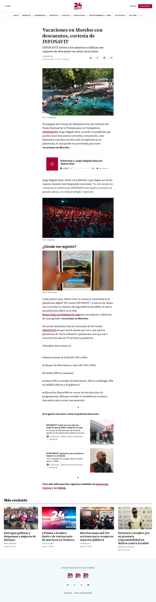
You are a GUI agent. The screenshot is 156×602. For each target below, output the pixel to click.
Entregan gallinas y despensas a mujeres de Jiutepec (20, 536)
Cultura (133, 15)
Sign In (133, 6)
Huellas (66, 15)
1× (93, 168)
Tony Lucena (48, 543)
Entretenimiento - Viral (100, 15)
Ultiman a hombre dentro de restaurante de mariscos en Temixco (58, 536)
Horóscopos (79, 15)
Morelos (27, 15)
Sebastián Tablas (126, 547)
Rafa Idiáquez (10, 543)
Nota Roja (120, 15)
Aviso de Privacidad (83, 593)
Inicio (16, 15)
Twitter (47, 488)
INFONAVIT (50, 132)
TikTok (61, 488)
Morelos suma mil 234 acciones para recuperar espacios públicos (97, 536)
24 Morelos (47, 56)
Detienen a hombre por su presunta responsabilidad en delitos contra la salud (134, 538)
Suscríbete (145, 6)
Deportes (54, 15)
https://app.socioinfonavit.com (61, 314)
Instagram (101, 484)
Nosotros (68, 593)
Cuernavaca (40, 15)
